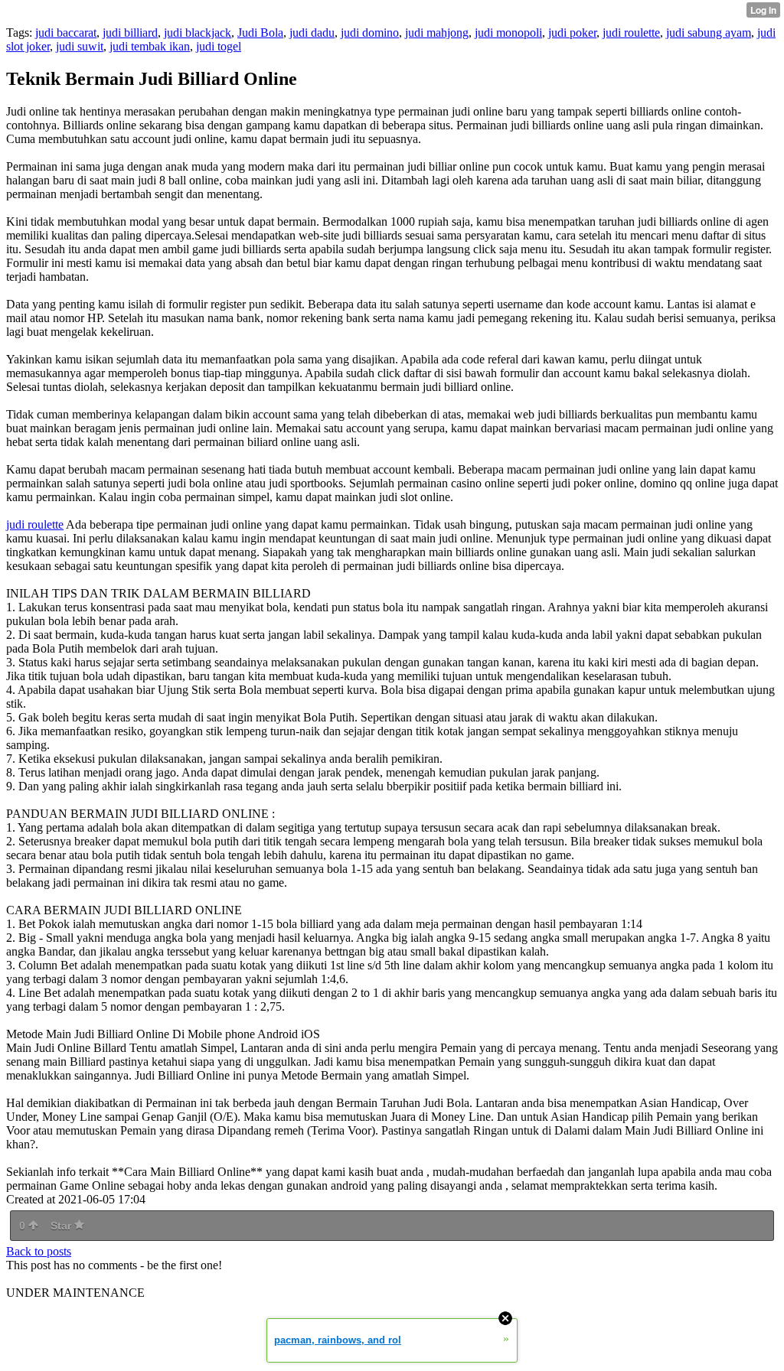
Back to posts (38, 1251)
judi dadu (312, 32)
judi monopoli (508, 32)
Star (62, 1226)
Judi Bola (260, 32)
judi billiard (130, 32)
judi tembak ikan (149, 46)
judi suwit (79, 46)
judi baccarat (65, 32)
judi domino (370, 32)
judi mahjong (437, 32)
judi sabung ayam (708, 32)
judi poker (572, 32)
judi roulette (631, 32)
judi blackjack (197, 32)
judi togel (218, 46)
